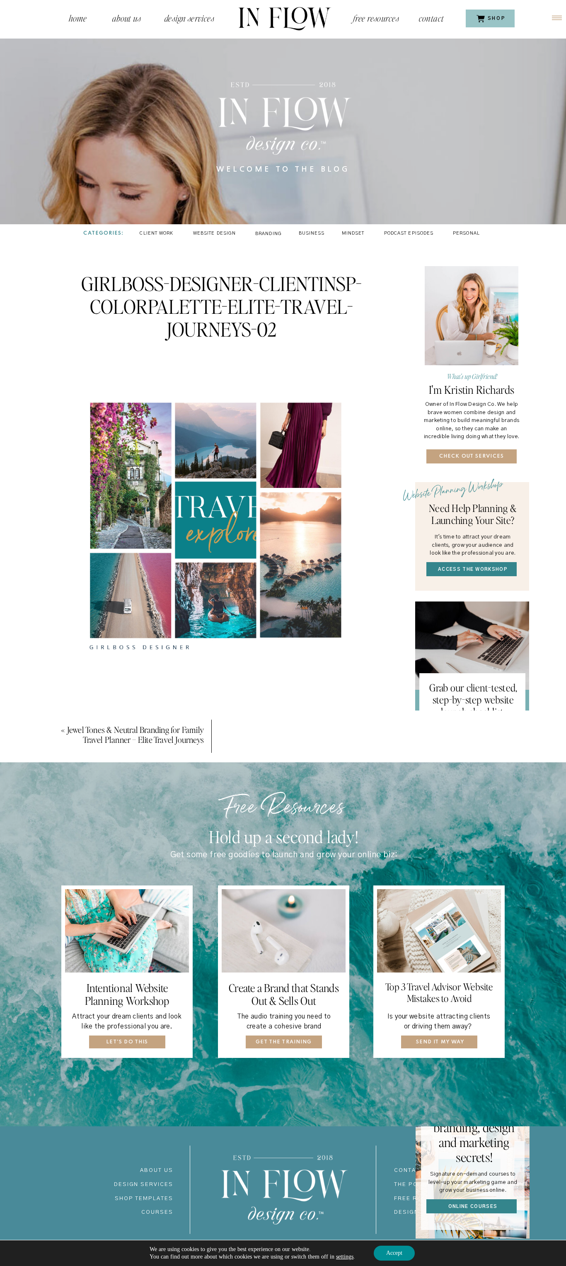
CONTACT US (414, 1170)
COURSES (157, 1212)
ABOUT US (156, 1170)
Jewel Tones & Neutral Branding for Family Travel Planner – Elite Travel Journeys (135, 734)
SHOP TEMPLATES (144, 1198)
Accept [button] (394, 1253)
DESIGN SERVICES (143, 1184)
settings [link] (344, 1257)
